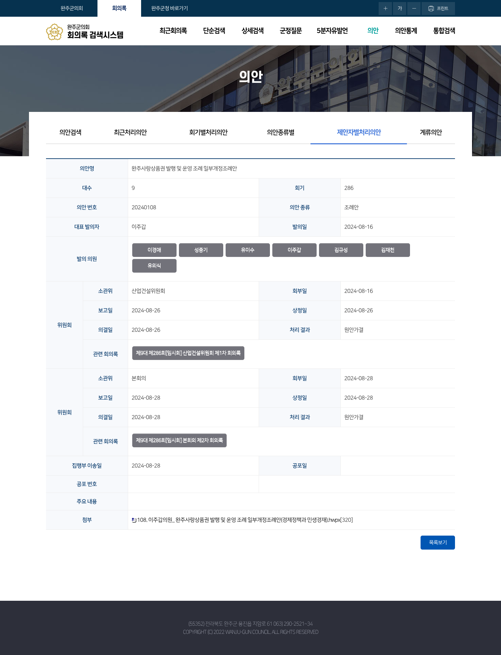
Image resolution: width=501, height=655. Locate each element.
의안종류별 (280, 132)
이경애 (154, 250)
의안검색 (70, 132)
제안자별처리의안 (359, 132)
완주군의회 (72, 8)
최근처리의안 (130, 132)
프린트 (442, 8)
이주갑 (294, 250)
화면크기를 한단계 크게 (385, 8)
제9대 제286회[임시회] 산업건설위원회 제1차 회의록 (188, 353)
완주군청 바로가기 (169, 8)
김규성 (341, 250)
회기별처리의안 (208, 132)
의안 (372, 30)
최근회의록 (173, 30)
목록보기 (438, 542)
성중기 (201, 250)
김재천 (387, 250)
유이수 (247, 250)
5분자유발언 (332, 30)
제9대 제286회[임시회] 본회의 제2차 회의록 (179, 440)
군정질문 (291, 30)
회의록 (119, 8)
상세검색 (252, 30)
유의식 (154, 265)
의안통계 (406, 30)
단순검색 (214, 30)
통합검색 (444, 30)
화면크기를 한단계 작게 (414, 8)
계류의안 (431, 132)
